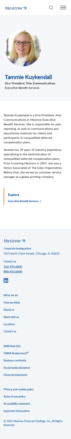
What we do (11, 295)
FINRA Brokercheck (16, 353)
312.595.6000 (13, 266)
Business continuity (15, 360)
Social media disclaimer (17, 367)
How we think (12, 302)
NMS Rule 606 (12, 346)
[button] (63, 7)
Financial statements (15, 375)
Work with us (11, 317)
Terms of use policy (14, 396)
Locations (9, 324)
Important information (17, 411)
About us (9, 309)
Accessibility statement (17, 403)
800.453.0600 (13, 271)
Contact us (10, 331)
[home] (15, 7)
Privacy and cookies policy (19, 389)
